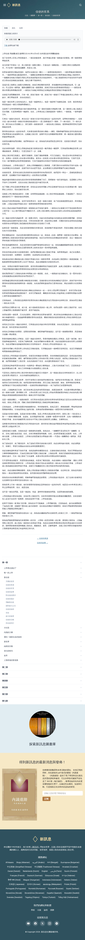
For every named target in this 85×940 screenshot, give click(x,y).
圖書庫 (33, 15)
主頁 (26, 15)
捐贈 (52, 910)
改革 (6, 655)
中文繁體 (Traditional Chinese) (47, 867)
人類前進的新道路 (11, 660)
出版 (39, 910)
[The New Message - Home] (42, 5)
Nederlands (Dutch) (31, 871)
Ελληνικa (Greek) (52, 875)
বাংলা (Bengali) (52, 862)
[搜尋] (80, 5)
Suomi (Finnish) (70, 871)
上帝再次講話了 (10, 568)
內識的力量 (8, 632)
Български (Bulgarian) (70, 862)
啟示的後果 (10, 616)
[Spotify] (56, 923)
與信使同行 (10, 623)
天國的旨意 (10, 581)
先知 (7, 613)
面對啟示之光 (11, 606)
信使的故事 (10, 592)
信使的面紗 (10, 599)
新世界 (6, 642)
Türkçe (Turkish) (48, 897)
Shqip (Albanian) (23, 862)
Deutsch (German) (34, 875)
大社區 (6, 628)
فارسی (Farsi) (56, 871)
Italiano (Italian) (70, 880)
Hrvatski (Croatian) (70, 867)
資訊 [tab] (13, 28)
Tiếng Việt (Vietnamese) (68, 897)
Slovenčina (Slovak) (14, 893)
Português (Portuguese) (16, 888)
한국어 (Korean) (33, 884)
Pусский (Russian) (55, 888)
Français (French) (17, 875)
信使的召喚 (10, 620)
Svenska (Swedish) (14, 897)
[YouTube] (28, 923)
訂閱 (46, 799)
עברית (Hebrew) (68, 875)
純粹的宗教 (8, 646)
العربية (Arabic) (38, 862)
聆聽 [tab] (6, 28)
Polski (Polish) (70, 884)
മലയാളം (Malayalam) (52, 884)
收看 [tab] (21, 28)
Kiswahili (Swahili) (71, 893)
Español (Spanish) (54, 893)
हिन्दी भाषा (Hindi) (14, 880)
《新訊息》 (35, 847)
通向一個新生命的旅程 (13, 637)
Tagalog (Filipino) (32, 897)
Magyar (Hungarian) (31, 880)
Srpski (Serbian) (72, 888)
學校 (33, 910)
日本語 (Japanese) (16, 884)
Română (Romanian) (37, 888)
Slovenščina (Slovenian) (34, 893)
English (45, 871)
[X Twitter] (42, 923)
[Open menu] (4, 5)
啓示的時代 (8, 651)
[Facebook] (35, 923)
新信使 (47, 15)
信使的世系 (10, 588)
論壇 (46, 910)
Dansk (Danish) (14, 871)
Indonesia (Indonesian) (51, 880)
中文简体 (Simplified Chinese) (19, 867)
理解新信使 (10, 602)
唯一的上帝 (8, 573)
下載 (5, 45)
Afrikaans (10, 862)
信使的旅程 (10, 609)
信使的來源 (10, 585)
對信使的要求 (11, 595)
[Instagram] (49, 923)
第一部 (40, 15)
